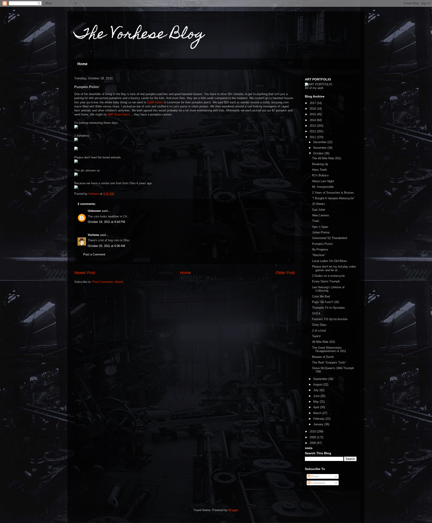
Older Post (285, 272)
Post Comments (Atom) (107, 282)
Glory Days (319, 324)
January (318, 424)
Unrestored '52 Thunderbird (329, 238)
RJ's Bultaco (320, 175)
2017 (313, 103)
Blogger (233, 510)
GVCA (316, 313)
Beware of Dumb (323, 357)
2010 (313, 431)
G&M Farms (155, 102)
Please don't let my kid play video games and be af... (334, 268)
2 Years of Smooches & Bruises (333, 192)
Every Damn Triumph (326, 281)
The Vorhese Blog (139, 35)
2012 (313, 131)
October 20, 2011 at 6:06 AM (106, 246)
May (316, 401)
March (317, 413)
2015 (313, 114)
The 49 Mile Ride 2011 (326, 158)
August (318, 384)
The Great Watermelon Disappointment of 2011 (329, 349)
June (316, 396)
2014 (313, 120)
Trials (315, 221)
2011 (313, 137)
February (319, 418)
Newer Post (84, 272)
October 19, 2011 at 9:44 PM (106, 222)
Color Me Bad (321, 296)
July (316, 390)
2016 (313, 108)
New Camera (320, 215)
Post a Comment (94, 254)
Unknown (94, 211)
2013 (313, 125)
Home (82, 64)
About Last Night (323, 181)
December (320, 142)
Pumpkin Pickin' (322, 244)
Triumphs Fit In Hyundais (328, 307)
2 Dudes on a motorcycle (328, 275)
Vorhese (93, 235)
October (318, 153)
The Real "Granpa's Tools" (329, 362)
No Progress (320, 249)
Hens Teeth (319, 169)
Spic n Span (320, 226)
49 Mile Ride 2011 (323, 341)
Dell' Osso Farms (119, 114)
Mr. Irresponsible (323, 186)
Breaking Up (320, 164)
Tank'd (316, 336)
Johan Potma (320, 232)
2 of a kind (319, 330)
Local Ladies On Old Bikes (329, 261)
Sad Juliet (318, 209)
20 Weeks (318, 204)
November (320, 147)
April (316, 407)
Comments (317, 483)
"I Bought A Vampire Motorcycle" (333, 198)
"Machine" (318, 255)
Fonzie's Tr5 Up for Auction (329, 319)
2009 (313, 437)
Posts (314, 476)
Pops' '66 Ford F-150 (325, 302)
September (320, 379)
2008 (313, 443)
